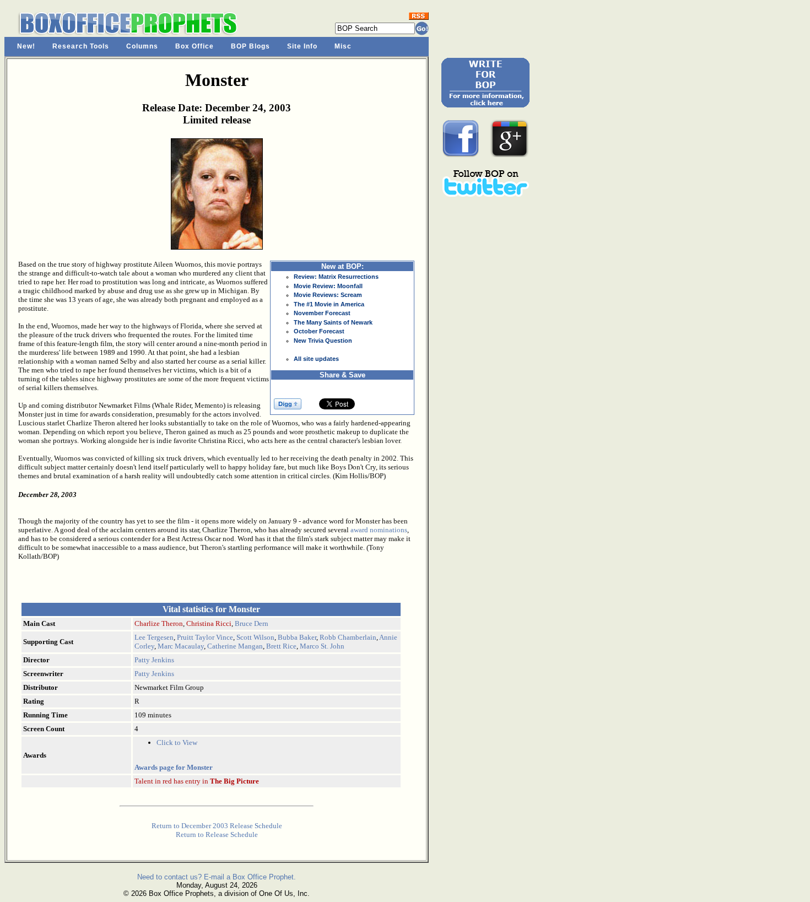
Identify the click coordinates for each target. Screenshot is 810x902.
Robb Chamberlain (348, 637)
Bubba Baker (297, 637)
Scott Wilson (255, 637)
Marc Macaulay (181, 646)
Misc (343, 46)
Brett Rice (281, 646)
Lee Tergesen (154, 637)
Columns (142, 46)
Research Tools (80, 46)
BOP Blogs (250, 46)
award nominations (378, 530)
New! (26, 46)
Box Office (194, 46)
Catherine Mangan (235, 646)
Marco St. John (322, 646)
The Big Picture (234, 781)
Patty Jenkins (154, 660)
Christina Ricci (208, 623)
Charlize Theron (158, 623)
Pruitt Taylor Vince (205, 637)
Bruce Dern (251, 623)
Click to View (176, 742)
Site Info (302, 46)
